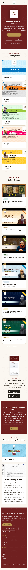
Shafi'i (3, 556)
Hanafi (3, 554)
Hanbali (4, 558)
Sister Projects (5, 544)
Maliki (3, 552)
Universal (4, 549)
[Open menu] (3, 2)
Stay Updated (7, 524)
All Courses (9, 39)
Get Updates (18, 39)
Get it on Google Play (9, 531)
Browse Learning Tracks (14, 35)
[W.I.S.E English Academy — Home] (14, 2)
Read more (14, 428)
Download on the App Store (11, 528)
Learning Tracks (6, 537)
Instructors (4, 542)
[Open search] (24, 2)
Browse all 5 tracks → (14, 346)
